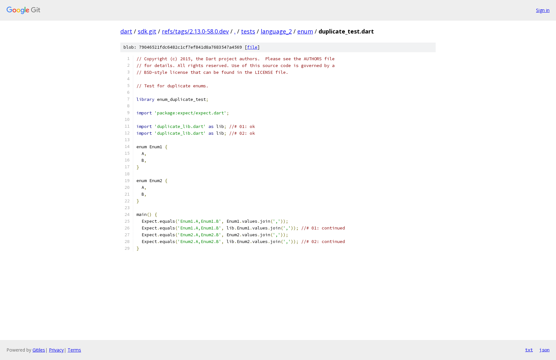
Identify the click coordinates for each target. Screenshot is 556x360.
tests (248, 31)
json (544, 350)
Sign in (543, 10)
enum (305, 31)
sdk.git (147, 31)
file (252, 47)
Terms (74, 350)
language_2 (276, 31)
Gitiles (38, 350)
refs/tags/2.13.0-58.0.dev (195, 31)
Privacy (56, 350)
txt (529, 350)
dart (126, 31)
